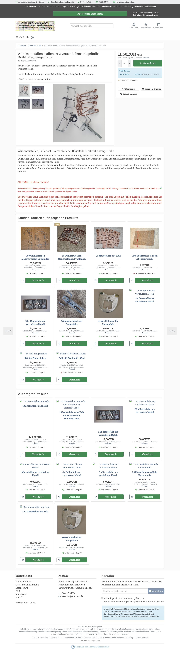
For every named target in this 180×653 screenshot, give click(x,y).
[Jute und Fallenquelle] (35, 26)
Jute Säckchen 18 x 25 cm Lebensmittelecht (144, 257)
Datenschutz (22, 587)
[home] (28, 37)
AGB (18, 591)
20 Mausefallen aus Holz (108, 255)
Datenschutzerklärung (121, 609)
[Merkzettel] (23, 280)
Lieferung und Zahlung (27, 584)
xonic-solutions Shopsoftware (97, 647)
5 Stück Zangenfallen (35, 358)
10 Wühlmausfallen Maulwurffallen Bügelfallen (35, 257)
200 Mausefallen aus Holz (35, 511)
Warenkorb (149, 63)
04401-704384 (68, 593)
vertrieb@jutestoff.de (72, 596)
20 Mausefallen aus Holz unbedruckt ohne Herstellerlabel (71, 415)
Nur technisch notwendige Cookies (146, 12)
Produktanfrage (130, 94)
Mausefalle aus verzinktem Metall (35, 474)
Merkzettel (130, 89)
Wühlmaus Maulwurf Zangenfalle (71, 323)
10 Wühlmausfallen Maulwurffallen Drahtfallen (72, 257)
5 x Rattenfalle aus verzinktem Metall (71, 474)
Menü (21, 37)
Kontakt (20, 597)
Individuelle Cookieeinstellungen (145, 15)
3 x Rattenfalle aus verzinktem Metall (144, 300)
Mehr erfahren (150, 6)
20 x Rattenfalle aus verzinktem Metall (145, 411)
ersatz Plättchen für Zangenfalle (108, 323)
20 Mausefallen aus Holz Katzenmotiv (144, 474)
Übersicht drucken (153, 89)
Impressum (21, 594)
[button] (33, 37)
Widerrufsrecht (23, 581)
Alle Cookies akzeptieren (90, 13)
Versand (146, 58)
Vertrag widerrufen (25, 602)
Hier (67, 637)
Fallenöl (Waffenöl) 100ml (72, 358)
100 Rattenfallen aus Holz (35, 405)
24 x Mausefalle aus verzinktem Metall (35, 323)
